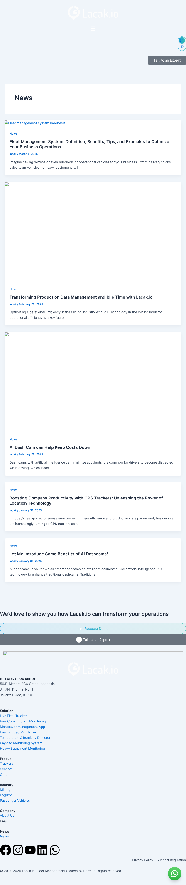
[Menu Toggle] (93, 28)
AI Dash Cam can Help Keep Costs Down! (51, 447)
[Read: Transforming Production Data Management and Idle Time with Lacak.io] (93, 231)
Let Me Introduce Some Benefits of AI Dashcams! (59, 553)
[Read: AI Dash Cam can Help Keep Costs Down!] (93, 382)
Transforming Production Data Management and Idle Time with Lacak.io (81, 296)
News (13, 133)
